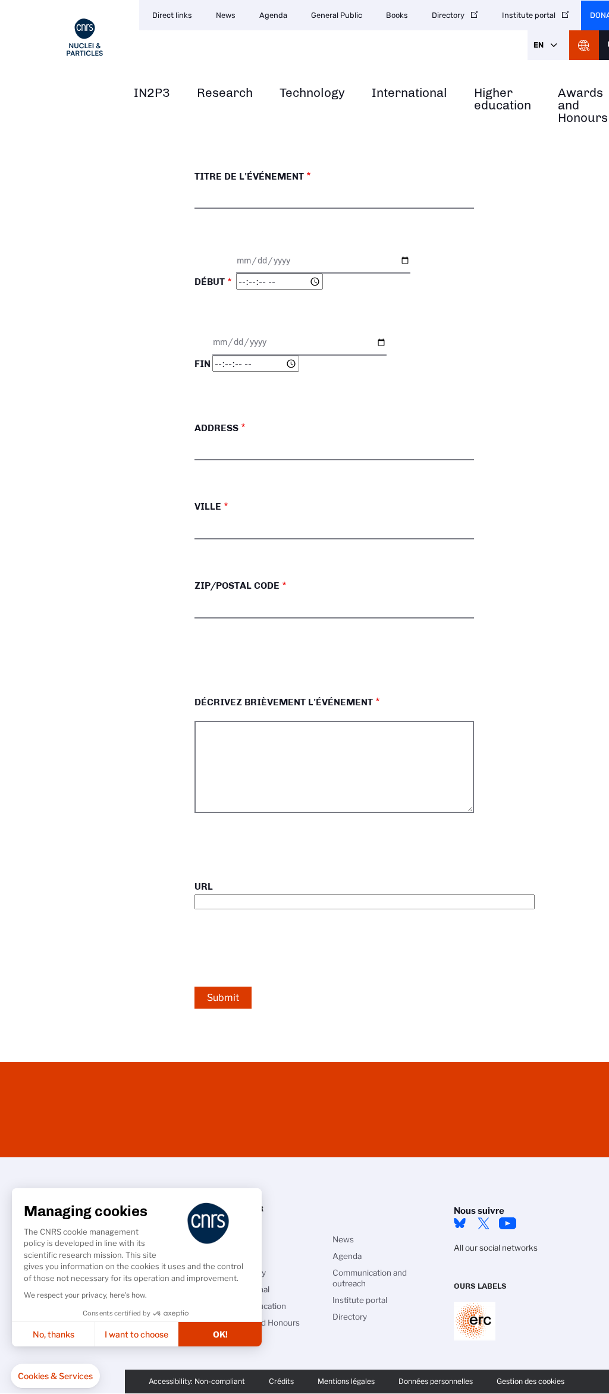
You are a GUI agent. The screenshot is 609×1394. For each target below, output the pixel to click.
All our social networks (496, 1247)
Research (225, 93)
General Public (336, 15)
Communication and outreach (369, 1278)
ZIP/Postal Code (237, 585)
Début (209, 281)
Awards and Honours (261, 1322)
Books (397, 15)
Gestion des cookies (530, 1381)
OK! (220, 1334)
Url (203, 886)
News (226, 15)
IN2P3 (152, 93)
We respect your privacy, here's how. (85, 1295)
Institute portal (528, 15)
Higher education (502, 99)
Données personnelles (435, 1381)
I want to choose (136, 1334)
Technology (312, 93)
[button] (55, 1376)
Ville (207, 506)
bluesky (460, 1223)
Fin (202, 363)
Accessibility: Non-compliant (197, 1381)
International (409, 93)
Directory (448, 15)
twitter (483, 1223)
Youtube (507, 1223)
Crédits (281, 1381)
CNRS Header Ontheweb (584, 45)
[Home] (85, 37)
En (538, 44)
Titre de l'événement (249, 176)
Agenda (273, 15)
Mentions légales (346, 1381)
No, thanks (53, 1334)
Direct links (172, 15)
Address (216, 428)
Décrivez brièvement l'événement (283, 702)
